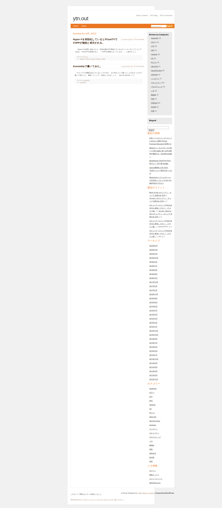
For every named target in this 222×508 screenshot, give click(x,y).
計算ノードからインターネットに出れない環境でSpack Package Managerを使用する (160, 141)
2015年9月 (153, 302)
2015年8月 (153, 306)
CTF (152, 46)
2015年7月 (153, 310)
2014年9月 (153, 339)
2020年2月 (153, 254)
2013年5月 (153, 371)
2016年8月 (153, 298)
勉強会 (153, 95)
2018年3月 (153, 278)
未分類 (153, 107)
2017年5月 (153, 286)
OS (152, 58)
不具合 (103, 59)
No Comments (140, 39)
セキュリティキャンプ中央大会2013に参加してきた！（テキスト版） (160, 208)
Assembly (154, 38)
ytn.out (80, 18)
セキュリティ (156, 83)
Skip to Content (142, 15)
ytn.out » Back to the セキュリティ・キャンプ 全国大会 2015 (160, 214)
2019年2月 (153, 262)
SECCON (154, 66)
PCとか (154, 62)
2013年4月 (153, 375)
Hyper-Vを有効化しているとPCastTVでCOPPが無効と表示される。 (95, 41)
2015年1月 (153, 327)
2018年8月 (153, 274)
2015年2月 (153, 323)
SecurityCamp (156, 70)
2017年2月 (153, 290)
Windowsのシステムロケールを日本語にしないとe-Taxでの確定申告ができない (160, 180)
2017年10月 (153, 282)
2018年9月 (153, 270)
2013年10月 (153, 359)
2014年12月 (153, 331)
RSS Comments (166, 15)
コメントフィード (155, 479)
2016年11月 (153, 294)
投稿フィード (154, 475)
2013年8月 (153, 363)
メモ (152, 91)
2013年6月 (153, 367)
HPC (152, 50)
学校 (152, 99)
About (84, 26)
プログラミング (156, 87)
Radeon (98, 59)
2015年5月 (153, 314)
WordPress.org (154, 483)
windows (154, 75)
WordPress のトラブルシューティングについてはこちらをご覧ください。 (97, 499)
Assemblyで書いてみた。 (87, 66)
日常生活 (154, 103)
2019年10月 (153, 258)
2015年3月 (153, 319)
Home (75, 26)
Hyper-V (87, 59)
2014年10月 (153, 335)
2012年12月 (153, 379)
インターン (155, 79)
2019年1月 (153, 266)
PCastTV (93, 59)
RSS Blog (153, 15)
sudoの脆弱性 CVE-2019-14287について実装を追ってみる (160, 170)
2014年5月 (153, 347)
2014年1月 (153, 355)
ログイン (152, 471)
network (154, 54)
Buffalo (82, 59)
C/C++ (153, 42)
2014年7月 (153, 343)
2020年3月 (153, 250)
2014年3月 (153, 351)
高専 (152, 111)
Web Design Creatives (146, 493)
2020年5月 (153, 246)
